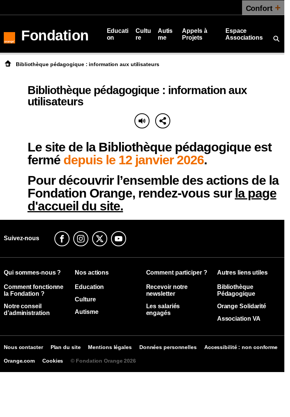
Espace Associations (244, 34)
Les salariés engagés (163, 309)
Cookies (52, 361)
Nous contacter (23, 347)
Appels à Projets (194, 34)
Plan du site (66, 347)
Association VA (239, 318)
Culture (143, 34)
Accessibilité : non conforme (241, 347)
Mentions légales (109, 347)
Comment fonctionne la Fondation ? (33, 290)
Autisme (165, 34)
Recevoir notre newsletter (167, 290)
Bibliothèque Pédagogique (236, 290)
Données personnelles (168, 347)
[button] (162, 120)
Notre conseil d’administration (26, 309)
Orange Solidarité (241, 306)
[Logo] (9, 34)
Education (117, 34)
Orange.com (19, 361)
